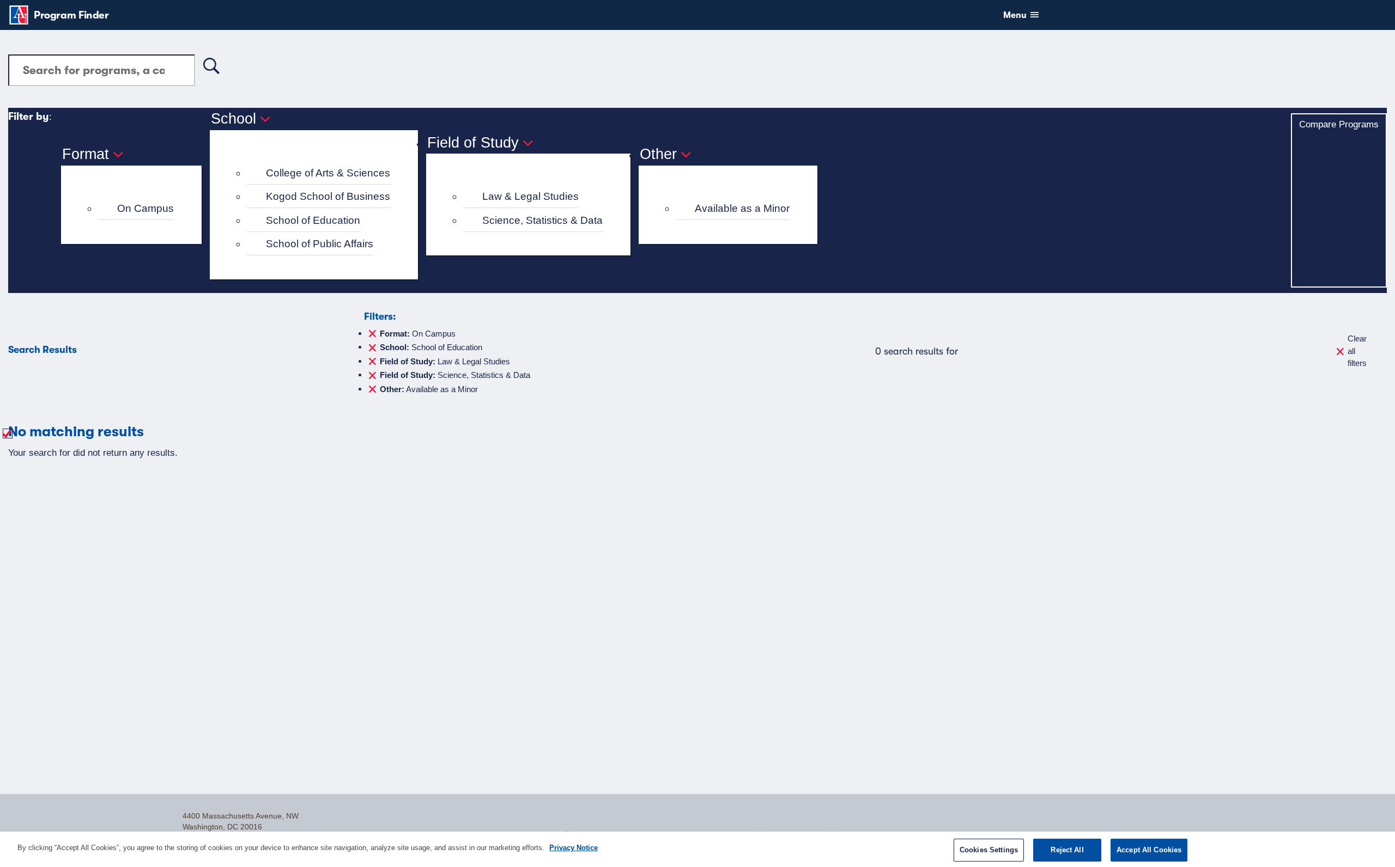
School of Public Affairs (319, 243)
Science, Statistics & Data (542, 220)
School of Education (313, 220)
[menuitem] (136, 209)
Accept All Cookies (1149, 850)
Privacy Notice (573, 848)
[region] (697, 849)
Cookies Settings (989, 850)
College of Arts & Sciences (328, 173)
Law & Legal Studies (530, 196)
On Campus (145, 208)
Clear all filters (1357, 351)
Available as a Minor (742, 208)
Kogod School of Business (328, 196)
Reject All (1067, 850)
